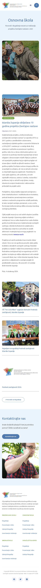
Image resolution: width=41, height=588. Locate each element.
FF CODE (35, 573)
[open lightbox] (20, 105)
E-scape (29, 573)
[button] (30, 5)
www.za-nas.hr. (18, 234)
